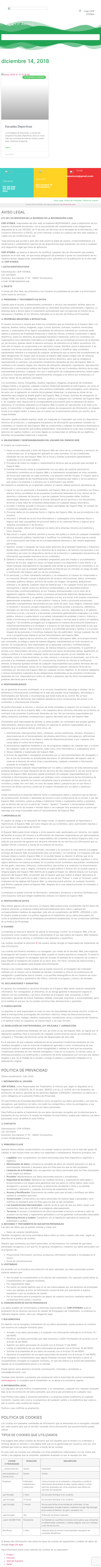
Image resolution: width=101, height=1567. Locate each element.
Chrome (10, 1557)
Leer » (8, 148)
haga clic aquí (16, 1544)
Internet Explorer (15, 1561)
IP (37, 943)
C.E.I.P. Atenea (20, 24)
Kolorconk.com (69, 204)
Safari (9, 1564)
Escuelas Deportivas (18, 126)
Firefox (10, 1554)
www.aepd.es (8, 1380)
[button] (50, 37)
